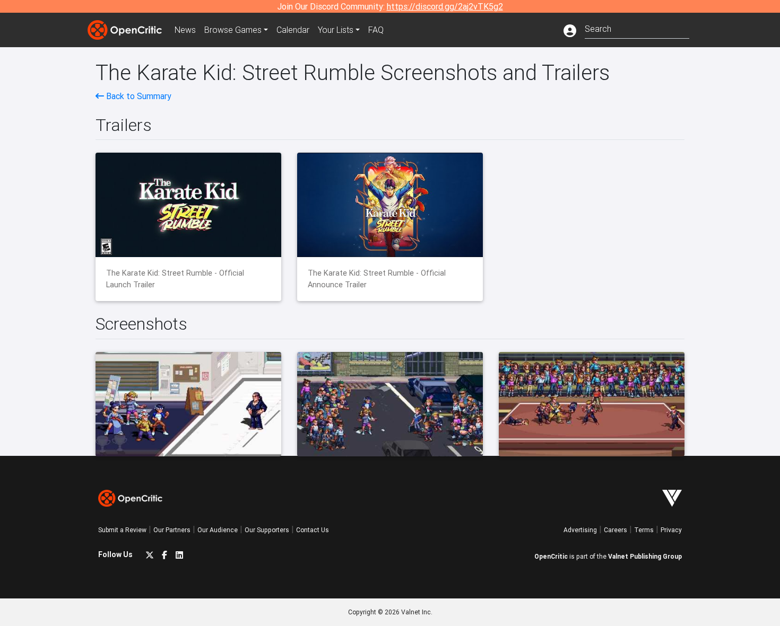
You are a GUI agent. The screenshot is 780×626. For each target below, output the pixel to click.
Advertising (580, 530)
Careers (615, 530)
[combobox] (637, 28)
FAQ (376, 29)
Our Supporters (267, 530)
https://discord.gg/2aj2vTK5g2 (445, 6)
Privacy (671, 530)
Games (233, 29)
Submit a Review (122, 530)
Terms (644, 530)
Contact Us (312, 530)
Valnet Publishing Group (645, 556)
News (185, 29)
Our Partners (171, 530)
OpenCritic (551, 556)
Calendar (292, 29)
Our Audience (217, 530)
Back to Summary (137, 96)
